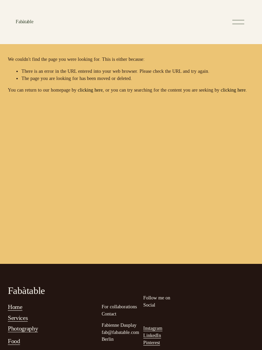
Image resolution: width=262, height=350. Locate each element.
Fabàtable (24, 21)
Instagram (152, 328)
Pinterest (151, 342)
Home (15, 307)
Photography (23, 328)
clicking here (90, 90)
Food (14, 341)
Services (18, 317)
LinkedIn (152, 335)
